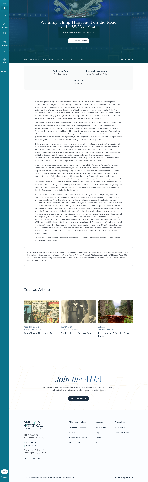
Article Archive (35, 59)
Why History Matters (77, 422)
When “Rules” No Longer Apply (40, 333)
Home (26, 59)
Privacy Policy (120, 422)
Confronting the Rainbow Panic (76, 333)
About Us (99, 422)
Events (72, 432)
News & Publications (77, 443)
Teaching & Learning (77, 427)
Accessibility (120, 427)
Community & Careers (78, 438)
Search (98, 438)
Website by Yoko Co (124, 478)
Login (98, 432)
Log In (4, 471)
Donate (4, 478)
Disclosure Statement (124, 432)
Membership (101, 427)
